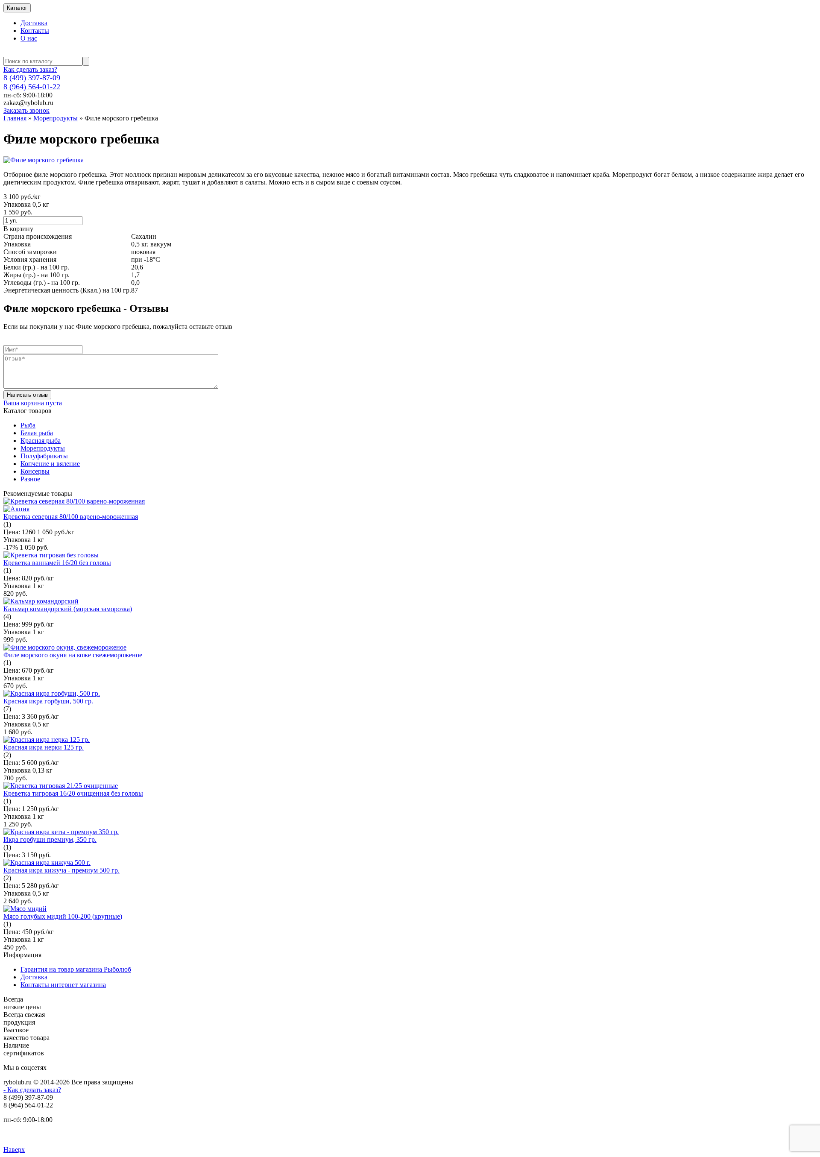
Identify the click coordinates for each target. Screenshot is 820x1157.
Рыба (27, 425)
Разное (30, 479)
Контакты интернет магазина (63, 984)
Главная (14, 118)
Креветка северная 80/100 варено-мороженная (70, 516)
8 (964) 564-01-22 (31, 86)
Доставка (33, 22)
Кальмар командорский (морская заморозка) (67, 608)
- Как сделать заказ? (32, 1089)
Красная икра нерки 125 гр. (43, 747)
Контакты (34, 30)
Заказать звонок (26, 110)
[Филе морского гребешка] (43, 160)
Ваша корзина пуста (32, 403)
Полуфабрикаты (44, 456)
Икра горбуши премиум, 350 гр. (50, 839)
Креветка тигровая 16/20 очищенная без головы (73, 793)
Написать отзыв (27, 395)
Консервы (35, 471)
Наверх (14, 1149)
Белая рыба (36, 432)
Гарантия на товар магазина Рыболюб (75, 969)
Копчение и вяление (50, 463)
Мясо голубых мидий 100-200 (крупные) (62, 916)
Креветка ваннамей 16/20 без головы (57, 562)
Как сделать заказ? (30, 69)
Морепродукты (55, 118)
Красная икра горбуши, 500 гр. (48, 701)
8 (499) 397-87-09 (31, 77)
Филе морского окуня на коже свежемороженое (72, 655)
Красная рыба (40, 440)
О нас (28, 38)
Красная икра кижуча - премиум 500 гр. (61, 870)
